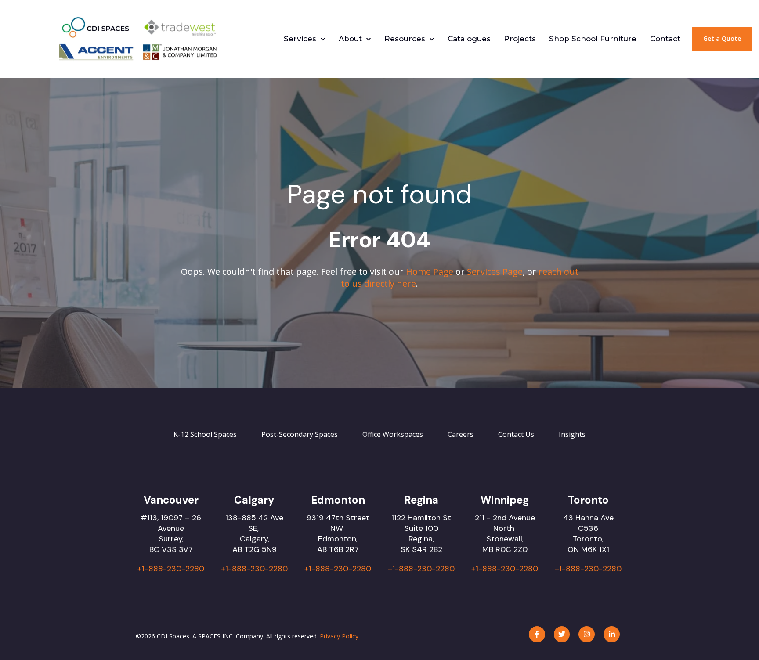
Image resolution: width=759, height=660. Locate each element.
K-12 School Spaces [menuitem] (205, 434)
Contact (665, 38)
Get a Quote (722, 38)
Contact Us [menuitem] (516, 434)
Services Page (495, 272)
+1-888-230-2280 (170, 568)
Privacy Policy (339, 636)
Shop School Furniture (592, 38)
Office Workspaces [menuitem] (392, 434)
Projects (520, 38)
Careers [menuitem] (460, 434)
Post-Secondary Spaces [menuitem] (299, 434)
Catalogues (469, 38)
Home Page (429, 272)
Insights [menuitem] (572, 434)
